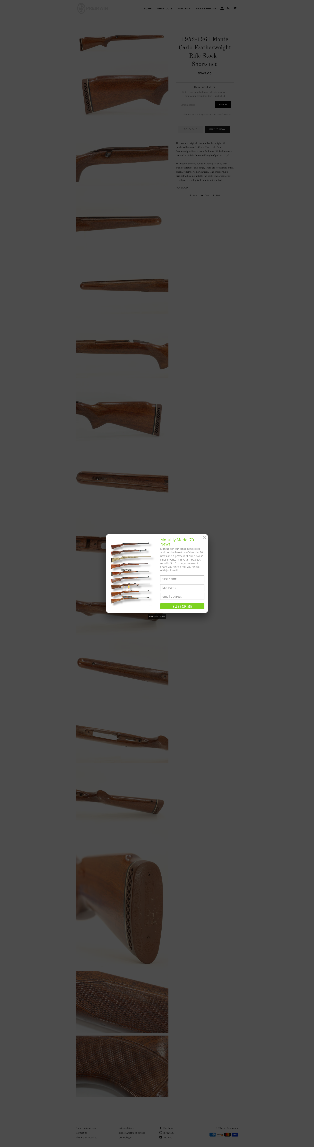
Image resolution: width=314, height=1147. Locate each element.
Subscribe (182, 606)
